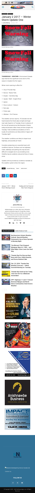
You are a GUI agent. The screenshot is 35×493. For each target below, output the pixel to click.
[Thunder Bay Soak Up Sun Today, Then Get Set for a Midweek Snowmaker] (6, 274)
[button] (3, 7)
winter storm (24, 168)
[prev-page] (3, 290)
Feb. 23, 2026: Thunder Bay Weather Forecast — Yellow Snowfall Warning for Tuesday (21, 265)
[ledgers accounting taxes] (17, 364)
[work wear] (17, 335)
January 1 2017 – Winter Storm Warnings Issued (8, 187)
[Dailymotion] (10, 223)
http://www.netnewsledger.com (17, 207)
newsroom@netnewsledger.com (21, 471)
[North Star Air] (17, 3)
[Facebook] (3, 175)
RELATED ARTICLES (8, 231)
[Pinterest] (11, 175)
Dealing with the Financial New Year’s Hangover (26, 187)
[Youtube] (24, 223)
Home (3, 11)
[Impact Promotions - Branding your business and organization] (17, 419)
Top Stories (9, 11)
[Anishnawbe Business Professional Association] (17, 392)
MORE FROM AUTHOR (21, 231)
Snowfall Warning (10, 168)
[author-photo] (17, 202)
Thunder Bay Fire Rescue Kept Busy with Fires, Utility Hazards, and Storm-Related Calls (21, 257)
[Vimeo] (21, 223)
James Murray (6, 22)
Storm (17, 168)
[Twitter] (7, 175)
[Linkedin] (15, 175)
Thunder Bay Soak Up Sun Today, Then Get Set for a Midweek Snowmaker (21, 273)
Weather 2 (10, 13)
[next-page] (5, 290)
